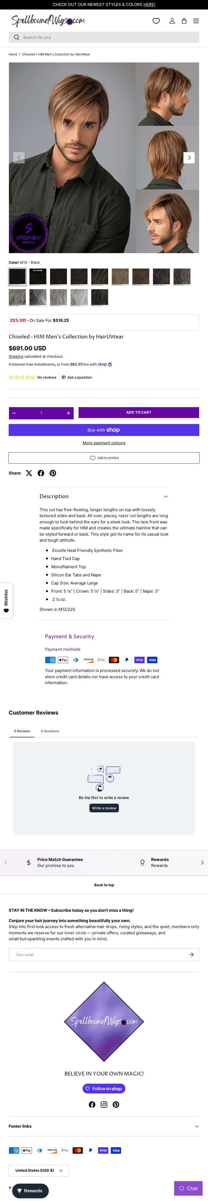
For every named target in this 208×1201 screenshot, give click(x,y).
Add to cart (138, 412)
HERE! (149, 4)
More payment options (104, 442)
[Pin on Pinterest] (53, 473)
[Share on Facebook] (41, 473)
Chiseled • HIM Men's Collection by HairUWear (56, 54)
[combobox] (104, 37)
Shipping (16, 356)
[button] (184, 21)
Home (13, 54)
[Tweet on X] (29, 473)
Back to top (104, 885)
